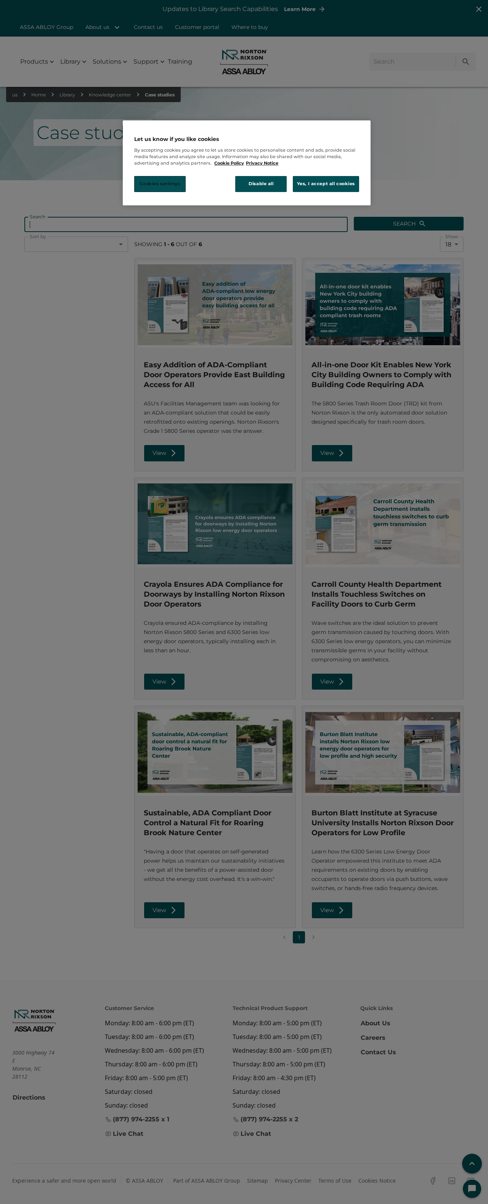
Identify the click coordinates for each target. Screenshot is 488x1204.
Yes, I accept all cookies (326, 183)
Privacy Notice (262, 163)
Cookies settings (160, 183)
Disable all (261, 183)
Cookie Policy (229, 163)
